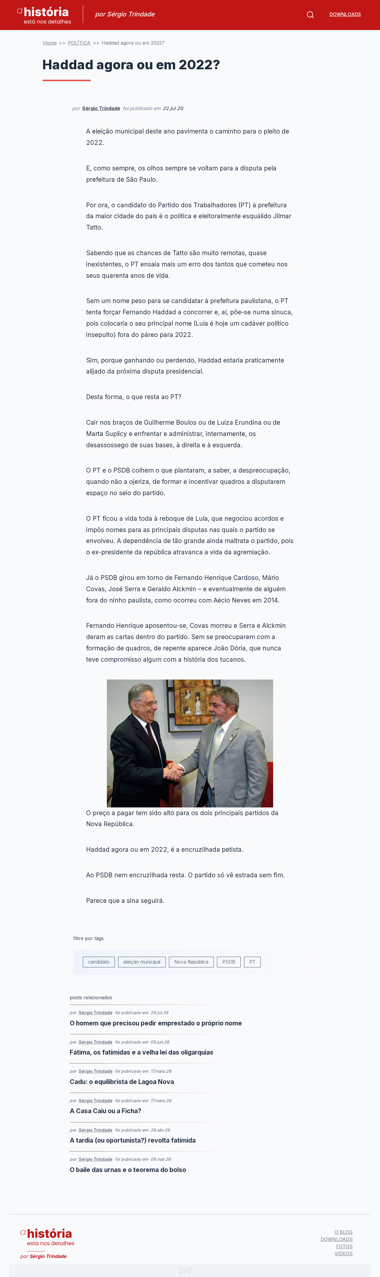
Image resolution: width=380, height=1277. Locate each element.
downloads (345, 14)
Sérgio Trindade (101, 108)
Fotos (344, 1246)
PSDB (228, 962)
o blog (344, 1232)
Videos (344, 1253)
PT (252, 962)
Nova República (191, 962)
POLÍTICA (79, 43)
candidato (99, 962)
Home (50, 43)
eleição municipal (142, 962)
